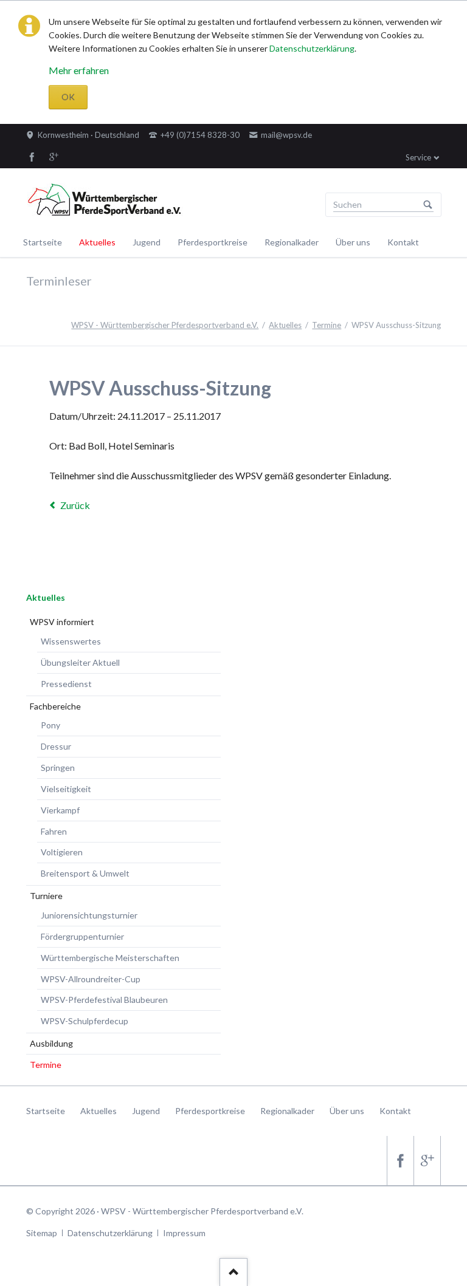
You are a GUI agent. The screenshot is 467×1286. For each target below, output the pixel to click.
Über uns (353, 242)
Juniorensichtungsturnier (89, 915)
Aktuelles (97, 242)
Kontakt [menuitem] (395, 1111)
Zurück (75, 505)
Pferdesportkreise (212, 242)
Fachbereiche (55, 706)
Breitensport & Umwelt (85, 873)
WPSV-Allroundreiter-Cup (90, 979)
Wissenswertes (71, 641)
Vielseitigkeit (66, 789)
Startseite (42, 242)
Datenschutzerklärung (312, 48)
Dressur (56, 746)
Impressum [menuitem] (184, 1233)
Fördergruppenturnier (82, 936)
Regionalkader (292, 242)
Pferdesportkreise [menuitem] (210, 1111)
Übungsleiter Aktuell (80, 662)
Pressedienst (66, 684)
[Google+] (54, 157)
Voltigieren (62, 852)
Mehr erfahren (79, 70)
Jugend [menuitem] (146, 1111)
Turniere (46, 896)
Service (418, 157)
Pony (50, 725)
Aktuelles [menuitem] (98, 1111)
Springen (58, 767)
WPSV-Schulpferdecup (84, 1021)
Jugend (147, 242)
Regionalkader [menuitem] (287, 1111)
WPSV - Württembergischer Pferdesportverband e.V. (164, 325)
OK (68, 97)
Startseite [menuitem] (45, 1111)
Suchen (428, 204)
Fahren (54, 831)
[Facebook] (32, 157)
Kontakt (403, 242)
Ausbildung (51, 1043)
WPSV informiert (62, 622)
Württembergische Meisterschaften (110, 958)
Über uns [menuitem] (347, 1111)
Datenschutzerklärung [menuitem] (110, 1233)
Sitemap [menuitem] (41, 1233)
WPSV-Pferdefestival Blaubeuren (104, 999)
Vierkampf (60, 810)
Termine (326, 325)
